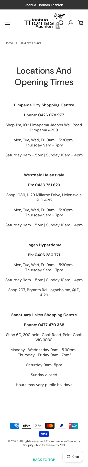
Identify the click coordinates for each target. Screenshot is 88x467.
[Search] (61, 23)
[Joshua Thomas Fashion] (44, 23)
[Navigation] (7, 22)
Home (9, 43)
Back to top (44, 460)
